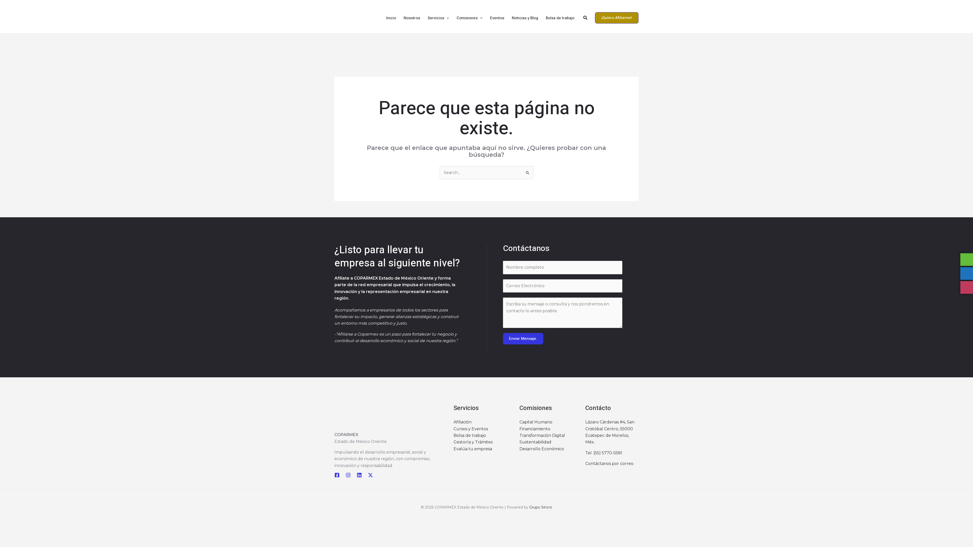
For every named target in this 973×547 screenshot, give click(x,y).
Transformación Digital (542, 435)
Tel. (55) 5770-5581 (603, 453)
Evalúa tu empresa (473, 448)
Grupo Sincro (540, 507)
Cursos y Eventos (471, 428)
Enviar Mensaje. (523, 338)
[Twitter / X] (370, 475)
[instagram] (348, 475)
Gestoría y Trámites (473, 442)
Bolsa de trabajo (470, 435)
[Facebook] (337, 475)
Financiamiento (534, 428)
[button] (446, 18)
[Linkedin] (359, 475)
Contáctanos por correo (609, 463)
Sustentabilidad (535, 442)
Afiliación (463, 422)
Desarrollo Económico (541, 448)
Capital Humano (535, 422)
